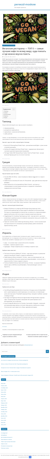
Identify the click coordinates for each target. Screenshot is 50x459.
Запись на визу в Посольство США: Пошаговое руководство (14, 364)
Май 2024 (3, 396)
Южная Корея (7, 114)
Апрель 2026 (4, 385)
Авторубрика (4, 435)
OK (30, 457)
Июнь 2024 (3, 394)
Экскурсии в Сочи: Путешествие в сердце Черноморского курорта (16, 367)
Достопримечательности (6, 437)
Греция (5, 112)
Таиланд (6, 111)
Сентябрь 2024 (4, 387)
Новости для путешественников (9, 45)
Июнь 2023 (3, 413)
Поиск (47, 351)
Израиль (6, 116)
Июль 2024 (3, 392)
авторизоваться (28, 345)
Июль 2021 (3, 418)
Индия (5, 117)
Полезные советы (5, 448)
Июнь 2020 (3, 420)
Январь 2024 (4, 405)
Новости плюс (4, 443)
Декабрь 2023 (4, 407)
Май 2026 (3, 383)
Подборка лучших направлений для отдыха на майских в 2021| (12, 335)
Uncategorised (4, 433)
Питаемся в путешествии (6, 446)
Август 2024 (3, 390)
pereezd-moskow (25, 4)
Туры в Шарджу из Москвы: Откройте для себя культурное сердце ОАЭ (17, 375)
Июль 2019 (3, 424)
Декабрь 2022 (4, 416)
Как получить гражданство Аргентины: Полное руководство (14, 360)
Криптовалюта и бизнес (6, 439)
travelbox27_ (13, 56)
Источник (4, 326)
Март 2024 (3, 400)
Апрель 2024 (4, 398)
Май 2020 (3, 422)
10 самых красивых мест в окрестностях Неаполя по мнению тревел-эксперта (36, 335)
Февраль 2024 (4, 403)
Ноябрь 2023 (4, 409)
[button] (13, 109)
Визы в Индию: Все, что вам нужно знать (10, 371)
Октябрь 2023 (4, 411)
